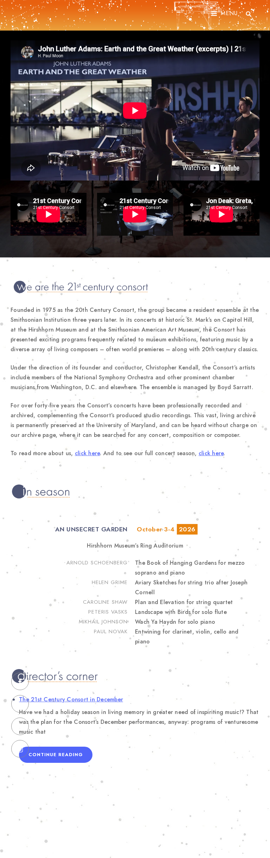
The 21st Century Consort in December (71, 699)
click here (87, 453)
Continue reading (60, 757)
